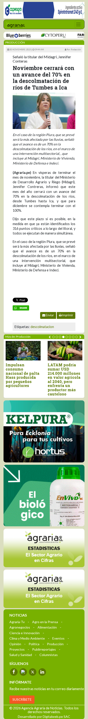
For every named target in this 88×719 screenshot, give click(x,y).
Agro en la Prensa (45, 622)
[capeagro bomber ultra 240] (44, 10)
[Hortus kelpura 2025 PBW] (44, 431)
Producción (55, 644)
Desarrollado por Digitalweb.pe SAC (44, 717)
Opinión (15, 644)
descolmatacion (42, 327)
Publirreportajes (44, 649)
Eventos (58, 638)
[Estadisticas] (44, 548)
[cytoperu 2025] (48, 35)
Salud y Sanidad (20, 655)
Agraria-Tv (17, 622)
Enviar (49, 315)
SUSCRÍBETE (21, 699)
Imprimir (67, 315)
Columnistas (48, 655)
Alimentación (47, 627)
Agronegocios (19, 627)
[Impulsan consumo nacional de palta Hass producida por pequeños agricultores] (23, 350)
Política (34, 644)
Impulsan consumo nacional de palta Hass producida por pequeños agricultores (22, 375)
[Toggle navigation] (78, 24)
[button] (53, 337)
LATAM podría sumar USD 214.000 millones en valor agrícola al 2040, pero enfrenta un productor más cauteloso (64, 379)
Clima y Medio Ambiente (27, 638)
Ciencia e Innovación (24, 633)
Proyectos (17, 649)
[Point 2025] (44, 495)
